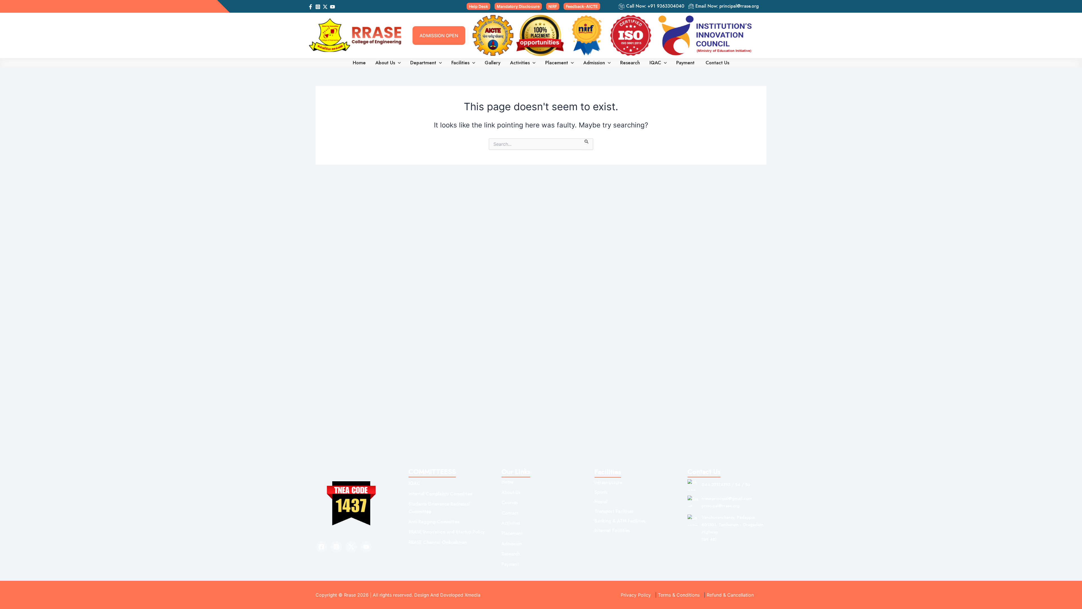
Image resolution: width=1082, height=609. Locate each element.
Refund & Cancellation (730, 595)
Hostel (601, 501)
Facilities (460, 62)
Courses (510, 502)
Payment (686, 62)
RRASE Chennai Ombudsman (438, 542)
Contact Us (717, 62)
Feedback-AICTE (582, 6)
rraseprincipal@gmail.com (727, 498)
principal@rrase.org (739, 6)
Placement (556, 62)
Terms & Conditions (679, 595)
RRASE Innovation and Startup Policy (447, 532)
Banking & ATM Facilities (620, 521)
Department (423, 62)
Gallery (492, 62)
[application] (398, 62)
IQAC (655, 62)
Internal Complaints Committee (441, 494)
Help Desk (478, 6)
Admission (594, 62)
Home (359, 62)
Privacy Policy (636, 595)
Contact (510, 513)
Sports (601, 492)
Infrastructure (608, 482)
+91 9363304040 (666, 6)
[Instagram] (317, 6)
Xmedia (472, 595)
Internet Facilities (612, 530)
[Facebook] (310, 6)
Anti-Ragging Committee (434, 521)
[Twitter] (351, 547)
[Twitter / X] (325, 6)
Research (630, 62)
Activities (520, 62)
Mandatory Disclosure (518, 6)
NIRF (552, 6)
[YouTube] (332, 6)
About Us (385, 62)
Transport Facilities (614, 511)
